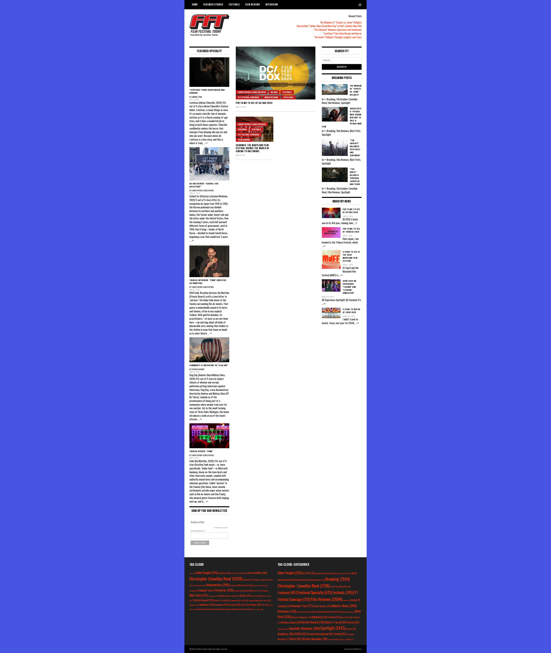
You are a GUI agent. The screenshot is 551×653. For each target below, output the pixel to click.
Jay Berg (301, 611)
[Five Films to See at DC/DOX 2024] (275, 73)
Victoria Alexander (314, 639)
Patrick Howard (203, 600)
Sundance (206, 604)
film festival (245, 585)
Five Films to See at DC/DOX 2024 (254, 103)
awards (235, 573)
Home (195, 4)
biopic (243, 573)
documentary (217, 584)
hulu (237, 591)
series (267, 600)
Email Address (198, 530)
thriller (255, 604)
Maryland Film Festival (330, 611)
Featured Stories (213, 4)
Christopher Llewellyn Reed (252, 92)
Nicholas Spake (290, 622)
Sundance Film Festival (227, 604)
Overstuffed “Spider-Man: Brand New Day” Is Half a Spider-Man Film (329, 26)
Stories (350, 629)
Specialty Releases (304, 628)
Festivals (234, 4)
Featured (242, 129)
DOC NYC (345, 586)
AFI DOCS (308, 573)
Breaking (337, 579)
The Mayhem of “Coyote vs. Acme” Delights (341, 22)
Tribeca (230, 609)
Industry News (271, 97)
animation (224, 572)
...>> (355, 223)
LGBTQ (256, 591)
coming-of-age (261, 579)
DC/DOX (274, 92)
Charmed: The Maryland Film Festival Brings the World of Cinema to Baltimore (252, 148)
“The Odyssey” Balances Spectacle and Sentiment (338, 30)
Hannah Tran (209, 590)
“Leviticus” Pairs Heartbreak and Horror (342, 33)
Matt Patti (198, 595)
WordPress (357, 648)
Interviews (271, 4)
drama (234, 585)
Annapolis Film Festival (324, 573)
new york (256, 595)
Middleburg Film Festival (228, 595)
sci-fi (244, 600)
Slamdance (283, 629)
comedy (248, 579)
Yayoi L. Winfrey (346, 639)
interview (246, 590)
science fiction (256, 600)
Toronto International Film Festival (210, 609)
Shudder (194, 605)
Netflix (245, 595)
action (192, 573)
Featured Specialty (315, 592)
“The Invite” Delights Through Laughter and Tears (338, 37)
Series (353, 622)
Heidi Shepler (322, 606)
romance (235, 600)
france (257, 585)
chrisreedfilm (257, 573)
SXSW (244, 604)
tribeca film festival (244, 609)
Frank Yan (346, 600)
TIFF (265, 604)
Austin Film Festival (343, 573)
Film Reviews (252, 4)
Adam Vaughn (206, 572)
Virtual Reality (334, 639)
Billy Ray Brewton (315, 579)
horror (226, 590)
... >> (205, 143)
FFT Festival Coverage (248, 97)
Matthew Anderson (348, 612)
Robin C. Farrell (222, 600)
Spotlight (288, 97)
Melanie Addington (301, 617)
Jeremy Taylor (312, 611)
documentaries (199, 585)
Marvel (264, 591)
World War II (258, 609)
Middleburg (213, 596)
